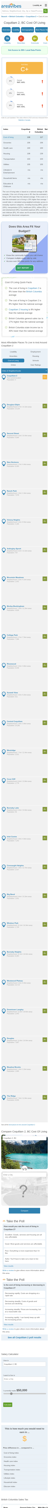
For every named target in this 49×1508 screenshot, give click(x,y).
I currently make (15, 1390)
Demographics (27, 30)
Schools (36, 361)
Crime (13, 365)
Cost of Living (13, 361)
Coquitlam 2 (31, 16)
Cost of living (8, 137)
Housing (35, 356)
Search (4, 16)
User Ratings (36, 365)
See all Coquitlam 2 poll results (24, 1337)
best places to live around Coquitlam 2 (22, 1125)
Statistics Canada (24, 120)
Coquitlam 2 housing (18, 309)
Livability (36, 5)
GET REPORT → (24, 268)
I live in (6, 1360)
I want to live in (9, 1375)
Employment (36, 352)
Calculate (7, 1405)
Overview (6, 30)
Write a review (8, 1270)
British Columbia (16, 16)
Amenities (13, 356)
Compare (24, 1211)
